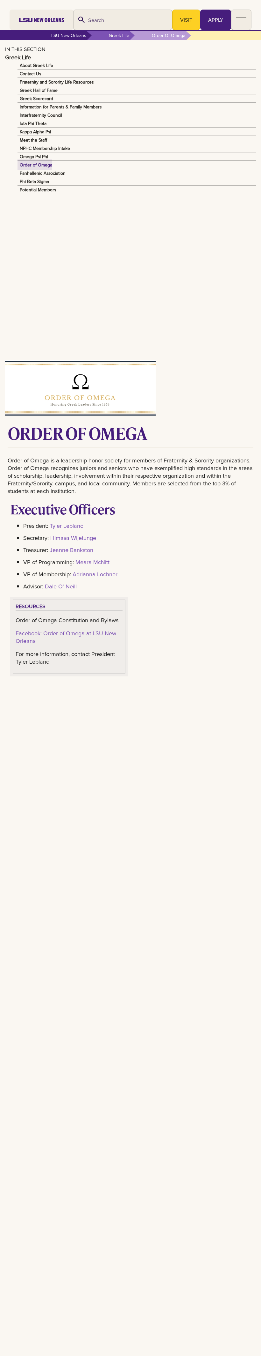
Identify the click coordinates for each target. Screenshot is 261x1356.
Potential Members (38, 190)
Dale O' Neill (61, 586)
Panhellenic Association (43, 173)
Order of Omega (36, 165)
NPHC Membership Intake (45, 148)
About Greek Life (36, 65)
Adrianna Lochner (95, 574)
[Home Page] (42, 20)
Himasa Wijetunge (73, 538)
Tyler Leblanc (66, 525)
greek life (119, 35)
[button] (241, 20)
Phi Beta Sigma (34, 181)
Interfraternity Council (41, 115)
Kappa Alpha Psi (35, 132)
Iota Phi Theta (33, 123)
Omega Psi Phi (34, 156)
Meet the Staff (33, 140)
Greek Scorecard (36, 98)
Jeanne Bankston (71, 550)
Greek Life (18, 57)
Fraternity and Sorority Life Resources (57, 82)
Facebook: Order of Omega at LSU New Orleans (66, 637)
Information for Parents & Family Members (61, 107)
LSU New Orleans (68, 35)
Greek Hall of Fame (39, 90)
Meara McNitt (92, 562)
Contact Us (30, 73)
